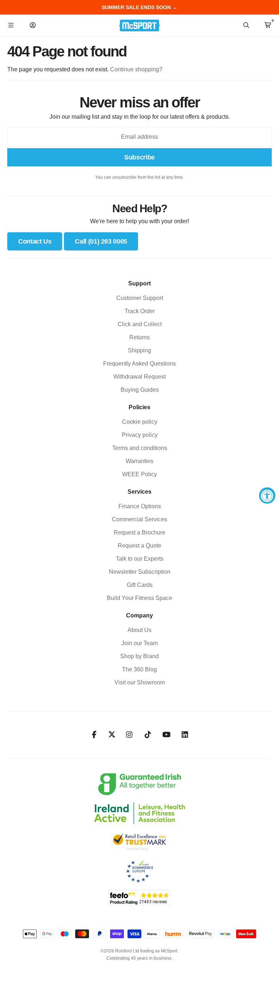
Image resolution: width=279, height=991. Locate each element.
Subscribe (139, 157)
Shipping (139, 350)
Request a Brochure (139, 532)
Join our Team (139, 643)
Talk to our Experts (139, 559)
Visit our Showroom (139, 682)
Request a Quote (139, 545)
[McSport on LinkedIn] (185, 734)
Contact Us (34, 241)
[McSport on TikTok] (148, 734)
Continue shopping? (136, 69)
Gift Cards (140, 585)
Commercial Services (139, 519)
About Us (139, 630)
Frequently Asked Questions (139, 363)
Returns (139, 337)
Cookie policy (139, 422)
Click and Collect (140, 324)
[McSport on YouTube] (166, 734)
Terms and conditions (139, 448)
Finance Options (139, 506)
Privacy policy (140, 435)
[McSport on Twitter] (111, 735)
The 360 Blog (139, 669)
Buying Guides (140, 390)
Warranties (139, 461)
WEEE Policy (139, 474)
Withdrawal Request (139, 377)
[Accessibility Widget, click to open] (267, 495)
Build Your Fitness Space (139, 598)
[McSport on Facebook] (94, 734)
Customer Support (139, 298)
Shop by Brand (139, 656)
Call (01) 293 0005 (101, 241)
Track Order (140, 311)
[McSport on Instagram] (129, 734)
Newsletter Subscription (139, 572)
